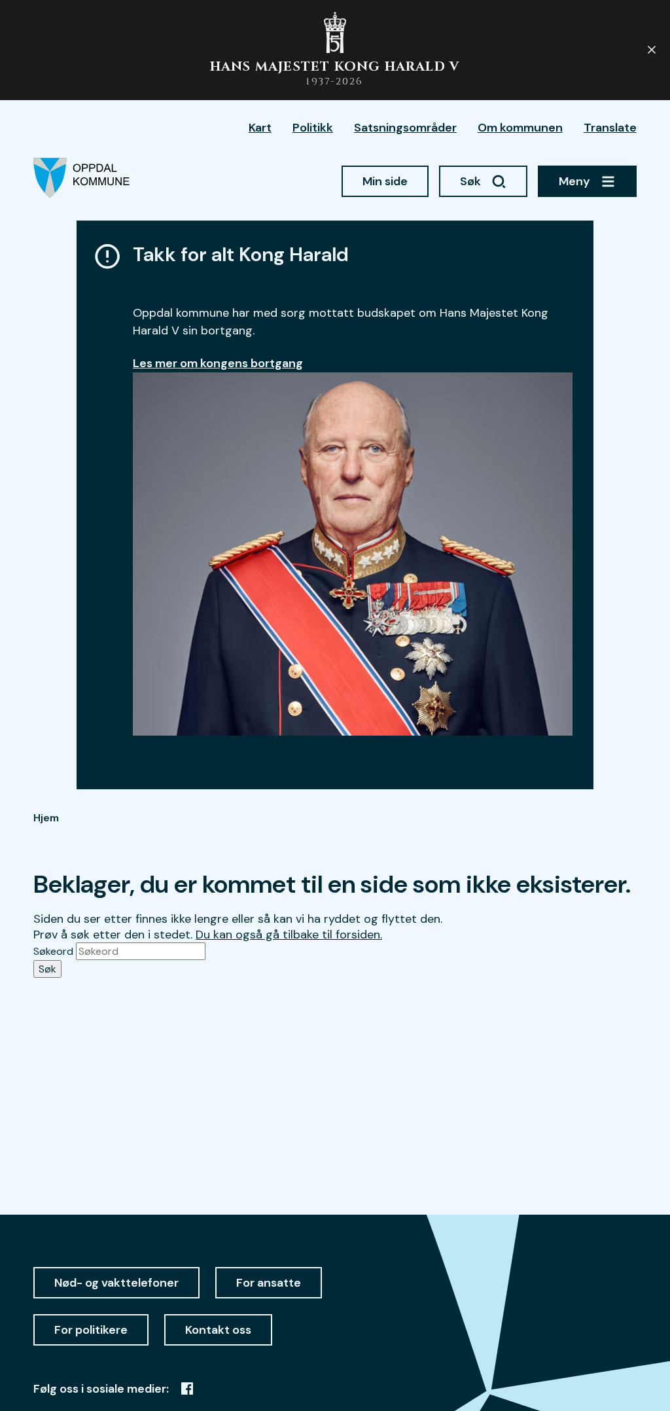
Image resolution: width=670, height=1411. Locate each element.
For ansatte (268, 1283)
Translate (610, 127)
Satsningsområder (405, 127)
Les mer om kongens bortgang (218, 363)
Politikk (312, 127)
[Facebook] (187, 1389)
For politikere (91, 1330)
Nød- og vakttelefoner (116, 1283)
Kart (260, 127)
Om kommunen (520, 127)
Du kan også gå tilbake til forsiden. (289, 934)
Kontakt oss (218, 1330)
